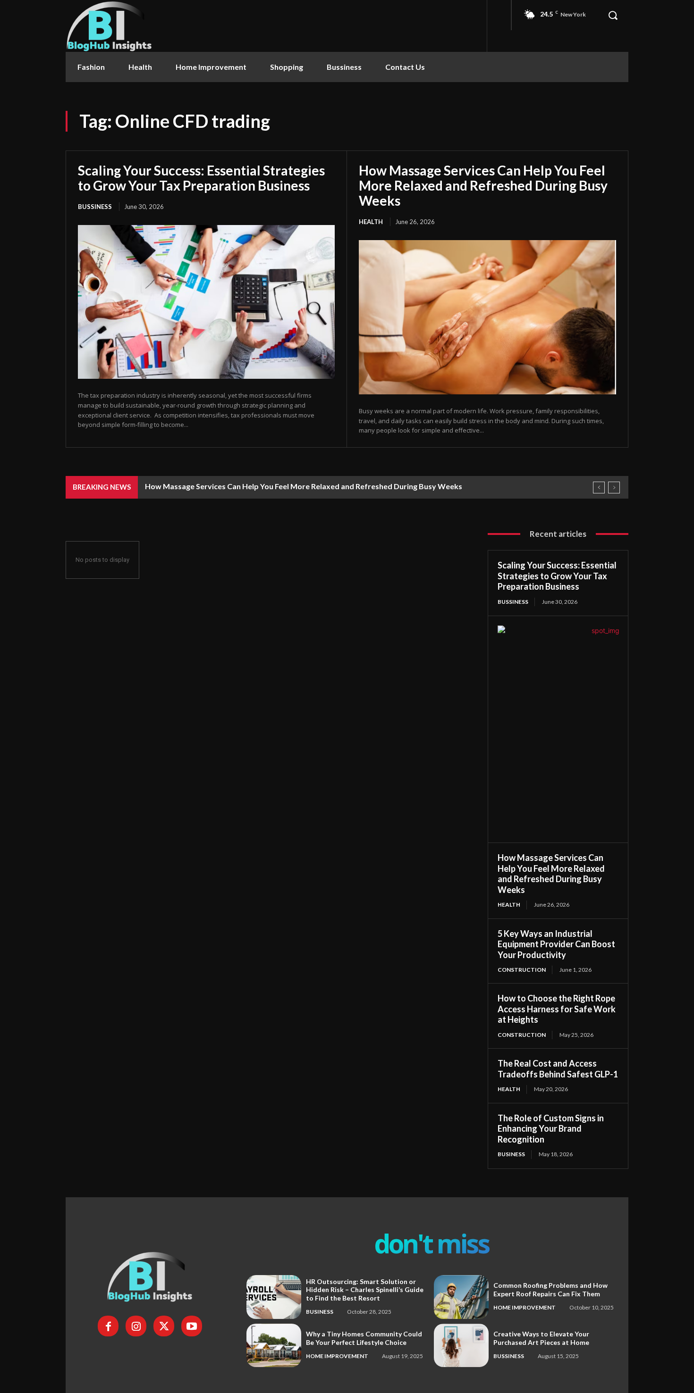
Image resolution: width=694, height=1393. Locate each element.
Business (511, 1154)
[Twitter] (163, 1326)
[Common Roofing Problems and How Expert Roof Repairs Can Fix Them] (461, 1297)
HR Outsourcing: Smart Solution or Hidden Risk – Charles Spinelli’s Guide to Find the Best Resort (364, 1289)
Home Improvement (524, 1307)
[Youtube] (191, 1326)
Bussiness (95, 206)
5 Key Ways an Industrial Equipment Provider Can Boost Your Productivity (556, 944)
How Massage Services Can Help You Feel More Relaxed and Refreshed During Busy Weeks (483, 185)
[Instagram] (136, 1326)
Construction (522, 969)
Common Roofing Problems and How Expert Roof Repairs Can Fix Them (550, 1289)
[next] (614, 487)
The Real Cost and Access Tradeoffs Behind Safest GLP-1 (558, 1068)
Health (371, 221)
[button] (613, 15)
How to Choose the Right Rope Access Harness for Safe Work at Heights (557, 1009)
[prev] (599, 487)
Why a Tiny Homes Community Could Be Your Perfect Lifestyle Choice (364, 1338)
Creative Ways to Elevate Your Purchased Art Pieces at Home (541, 1338)
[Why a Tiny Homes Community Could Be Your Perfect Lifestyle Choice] (273, 1346)
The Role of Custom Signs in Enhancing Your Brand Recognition (551, 1128)
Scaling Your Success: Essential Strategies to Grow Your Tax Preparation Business (201, 177)
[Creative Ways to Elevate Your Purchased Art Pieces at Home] (461, 1346)
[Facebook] (108, 1326)
